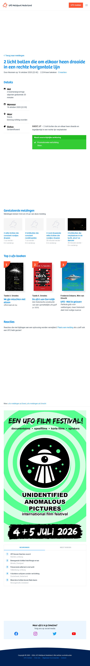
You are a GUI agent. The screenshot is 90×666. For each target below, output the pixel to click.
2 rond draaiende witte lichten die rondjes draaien (53, 235)
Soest (9, 117)
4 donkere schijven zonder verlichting (24, 574)
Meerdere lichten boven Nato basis (23, 580)
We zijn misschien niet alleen (14, 300)
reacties (62, 72)
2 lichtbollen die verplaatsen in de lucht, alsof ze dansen (75, 236)
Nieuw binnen (24, 547)
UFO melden (28, 658)
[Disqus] (45, 364)
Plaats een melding (65, 327)
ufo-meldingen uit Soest (17, 403)
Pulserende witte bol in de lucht (22, 567)
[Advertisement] (45, 34)
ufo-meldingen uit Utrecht (36, 403)
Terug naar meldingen (14, 55)
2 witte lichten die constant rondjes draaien (11, 235)
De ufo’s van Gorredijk (43, 299)
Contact (63, 658)
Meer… (40, 145)
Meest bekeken (65, 547)
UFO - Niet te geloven (71, 301)
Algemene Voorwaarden (50, 658)
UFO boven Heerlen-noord (20, 554)
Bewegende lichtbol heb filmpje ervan (24, 561)
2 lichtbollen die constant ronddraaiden (32, 235)
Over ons (37, 658)
